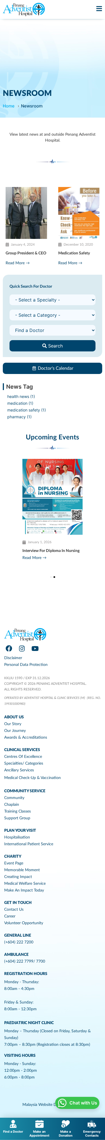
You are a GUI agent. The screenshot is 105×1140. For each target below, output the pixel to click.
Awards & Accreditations (25, 738)
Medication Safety (74, 253)
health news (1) (21, 396)
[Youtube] (35, 648)
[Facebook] (8, 648)
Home (9, 106)
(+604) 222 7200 (18, 942)
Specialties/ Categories (23, 763)
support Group (17, 818)
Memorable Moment (22, 870)
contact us (14, 910)
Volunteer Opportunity (23, 923)
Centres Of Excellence (23, 757)
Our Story (12, 724)
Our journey (15, 731)
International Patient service (28, 844)
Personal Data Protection (26, 665)
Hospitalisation (17, 837)
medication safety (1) (26, 410)
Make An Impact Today (24, 890)
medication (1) (20, 403)
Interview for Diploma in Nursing (51, 551)
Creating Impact (18, 877)
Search (55, 346)
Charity (12, 857)
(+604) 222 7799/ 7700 (24, 961)
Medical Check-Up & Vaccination (32, 778)
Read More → (18, 263)
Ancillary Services (19, 770)
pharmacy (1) (19, 416)
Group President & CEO (26, 253)
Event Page (13, 863)
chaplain (11, 805)
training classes (17, 811)
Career (9, 916)
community (14, 798)
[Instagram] (21, 648)
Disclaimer (13, 658)
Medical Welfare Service (25, 884)
